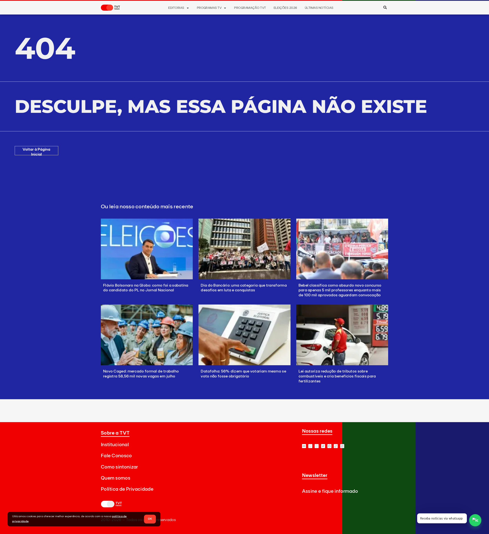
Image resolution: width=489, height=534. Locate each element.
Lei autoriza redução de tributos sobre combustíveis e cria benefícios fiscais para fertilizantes (337, 376)
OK (150, 519)
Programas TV (209, 7)
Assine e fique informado (330, 491)
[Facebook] (329, 446)
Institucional (115, 444)
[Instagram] (317, 446)
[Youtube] (304, 446)
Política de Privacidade (127, 489)
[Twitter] (323, 446)
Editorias (176, 7)
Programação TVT (250, 7)
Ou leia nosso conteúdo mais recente (147, 206)
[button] (385, 7)
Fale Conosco (116, 455)
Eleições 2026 (285, 7)
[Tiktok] (336, 446)
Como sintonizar (119, 467)
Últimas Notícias (319, 7)
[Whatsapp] (310, 446)
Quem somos (115, 478)
